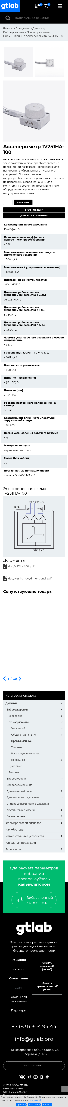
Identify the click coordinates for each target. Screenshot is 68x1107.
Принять (21, 1104)
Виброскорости (16, 778)
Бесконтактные (16, 816)
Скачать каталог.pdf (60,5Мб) (47, 966)
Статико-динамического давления (28, 803)
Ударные (16, 747)
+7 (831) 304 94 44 (34, 1026)
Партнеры (18, 1010)
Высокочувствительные (25, 753)
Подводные (18, 759)
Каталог (18, 969)
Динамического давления (23, 797)
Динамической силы (19, 791)
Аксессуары (14, 849)
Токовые (14, 772)
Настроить (34, 1104)
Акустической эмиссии (21, 810)
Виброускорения (17, 709)
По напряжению (19, 722)
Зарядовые (15, 716)
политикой (35, 1100)
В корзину (23, 202)
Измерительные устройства (25, 836)
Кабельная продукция (21, 842)
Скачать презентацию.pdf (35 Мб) (47, 986)
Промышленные (21, 741)
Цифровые (15, 766)
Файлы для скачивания (18, 999)
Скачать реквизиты (34, 1065)
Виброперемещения (19, 785)
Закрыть (47, 1104)
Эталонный (18, 728)
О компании (18, 978)
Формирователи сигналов (23, 823)
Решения (19, 960)
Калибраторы (15, 829)
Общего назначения (24, 734)
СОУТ (19, 987)
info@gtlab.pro (34, 1039)
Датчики (11, 703)
